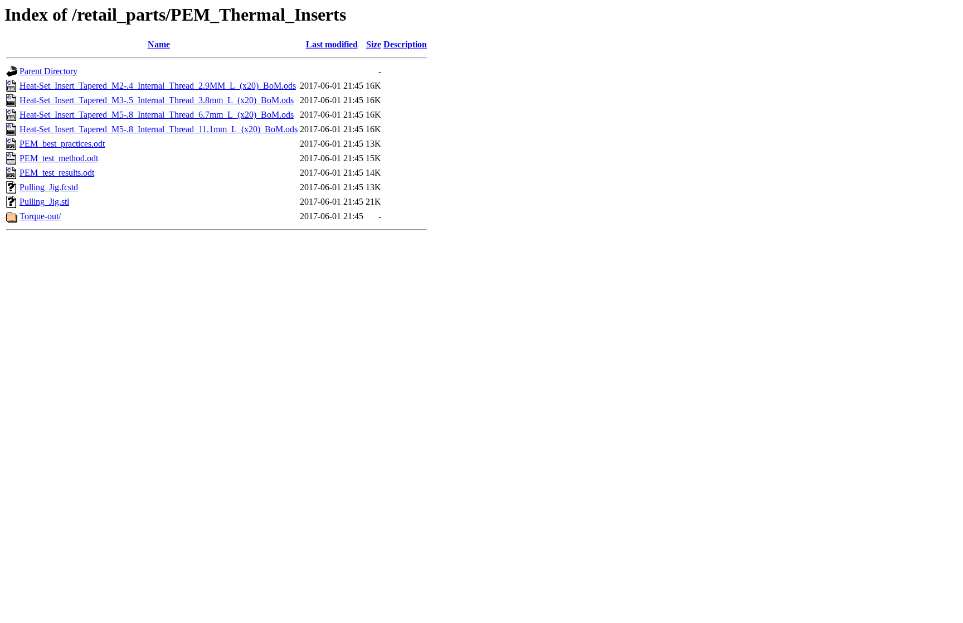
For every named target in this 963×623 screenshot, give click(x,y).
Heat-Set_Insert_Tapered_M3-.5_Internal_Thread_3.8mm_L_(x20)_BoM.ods (157, 100)
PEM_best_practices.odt (62, 143)
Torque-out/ (40, 216)
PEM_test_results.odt (57, 172)
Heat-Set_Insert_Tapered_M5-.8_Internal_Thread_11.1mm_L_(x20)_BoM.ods (159, 129)
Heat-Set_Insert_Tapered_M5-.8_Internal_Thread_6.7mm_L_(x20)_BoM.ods (157, 114)
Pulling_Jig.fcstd (49, 187)
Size (373, 44)
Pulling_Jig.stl (44, 201)
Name (159, 44)
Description (405, 44)
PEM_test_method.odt (59, 158)
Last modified (332, 44)
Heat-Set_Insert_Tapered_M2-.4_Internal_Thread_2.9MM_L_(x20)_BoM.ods (158, 85)
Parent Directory (48, 71)
